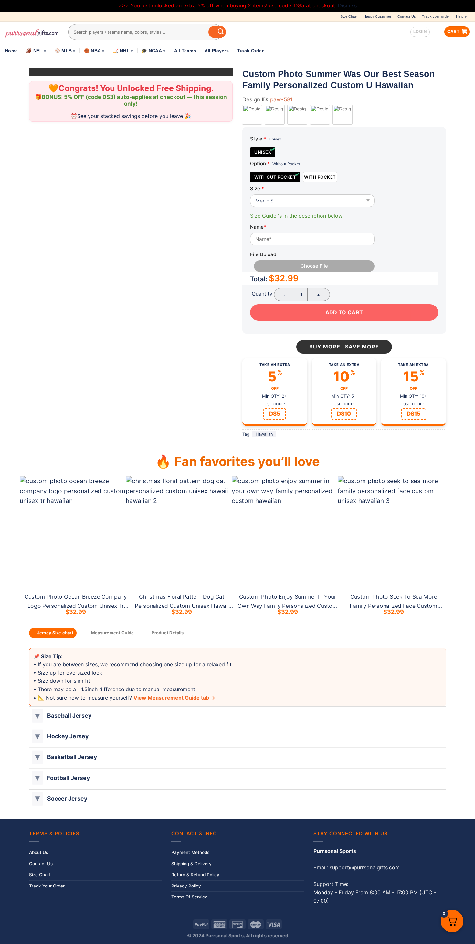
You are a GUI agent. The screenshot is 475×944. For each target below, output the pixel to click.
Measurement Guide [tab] (112, 632)
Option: (260, 164)
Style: (258, 139)
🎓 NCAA (152, 50)
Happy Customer (377, 16)
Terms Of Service (189, 896)
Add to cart (344, 312)
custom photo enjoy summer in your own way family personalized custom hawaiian (288, 605)
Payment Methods (190, 852)
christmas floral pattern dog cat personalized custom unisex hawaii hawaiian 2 (181, 605)
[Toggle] (37, 716)
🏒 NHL (121, 50)
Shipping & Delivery (191, 863)
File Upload (263, 254)
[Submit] (217, 32)
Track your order (436, 16)
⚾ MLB (63, 50)
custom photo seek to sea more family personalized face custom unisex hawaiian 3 (394, 605)
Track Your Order (47, 885)
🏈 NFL (34, 50)
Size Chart (348, 16)
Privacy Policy (186, 885)
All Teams (185, 50)
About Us (38, 852)
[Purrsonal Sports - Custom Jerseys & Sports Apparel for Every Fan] (31, 32)
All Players (217, 50)
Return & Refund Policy (195, 874)
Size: (257, 188)
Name (258, 227)
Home (11, 50)
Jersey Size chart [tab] (55, 632)
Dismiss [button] (347, 5)
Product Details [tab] (168, 632)
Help (459, 16)
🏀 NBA (92, 50)
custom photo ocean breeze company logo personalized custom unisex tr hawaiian (76, 605)
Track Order (250, 50)
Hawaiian (264, 434)
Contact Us (406, 16)
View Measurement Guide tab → (174, 697)
